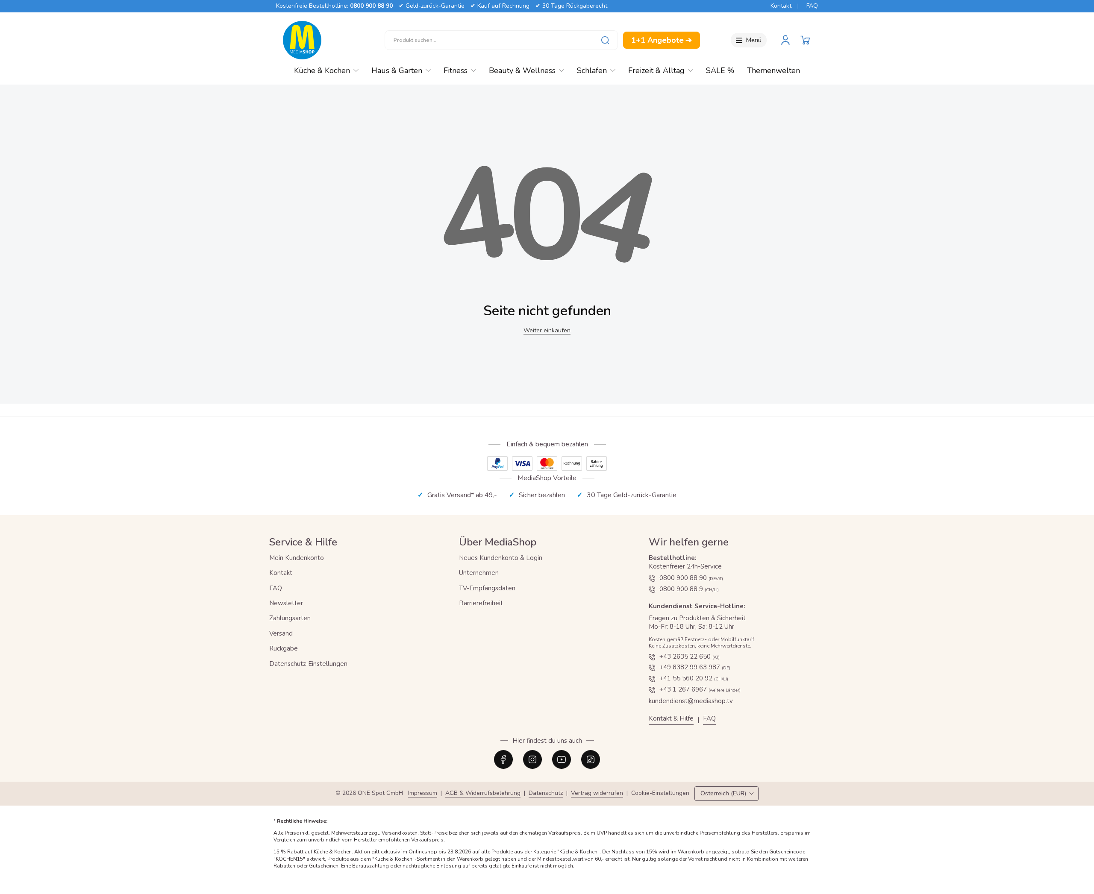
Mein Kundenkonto (296, 558)
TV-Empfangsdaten (487, 588)
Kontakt (781, 6)
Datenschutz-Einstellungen (308, 664)
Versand (281, 633)
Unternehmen (479, 573)
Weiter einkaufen (547, 330)
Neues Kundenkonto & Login (500, 558)
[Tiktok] (590, 759)
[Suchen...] (605, 40)
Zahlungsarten (290, 618)
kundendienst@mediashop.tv (691, 701)
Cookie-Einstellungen (660, 793)
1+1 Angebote (661, 40)
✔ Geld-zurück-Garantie (432, 6)
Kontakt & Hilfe (671, 719)
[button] (805, 40)
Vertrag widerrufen (597, 793)
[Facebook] (503, 759)
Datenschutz (546, 793)
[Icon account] (785, 40)
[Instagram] (532, 759)
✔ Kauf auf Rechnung (500, 6)
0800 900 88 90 (371, 6)
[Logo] (302, 40)
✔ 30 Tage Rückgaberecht (571, 6)
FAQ (812, 6)
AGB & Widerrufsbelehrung (483, 793)
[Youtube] (561, 759)
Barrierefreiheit (481, 603)
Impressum (422, 793)
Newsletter (286, 603)
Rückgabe (283, 648)
